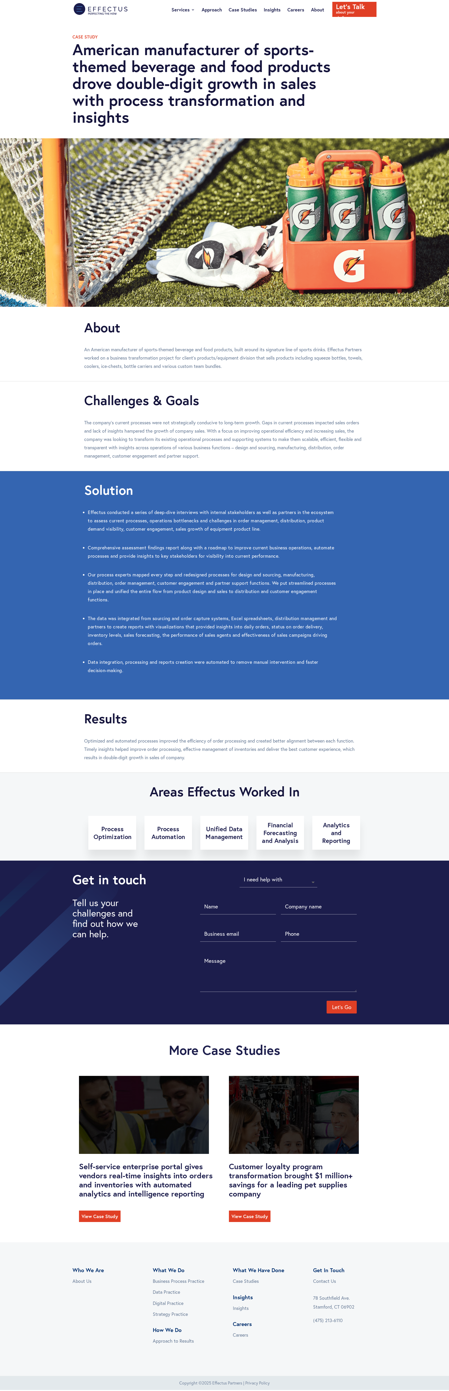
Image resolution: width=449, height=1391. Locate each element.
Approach (212, 10)
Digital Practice (168, 1303)
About (317, 10)
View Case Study (100, 1216)
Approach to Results (173, 1341)
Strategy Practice (170, 1314)
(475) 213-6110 (328, 1320)
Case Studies (243, 10)
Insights (272, 10)
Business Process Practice (178, 1281)
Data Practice (166, 1292)
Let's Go (341, 1007)
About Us (81, 1281)
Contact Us (324, 1281)
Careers (295, 10)
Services (180, 10)
